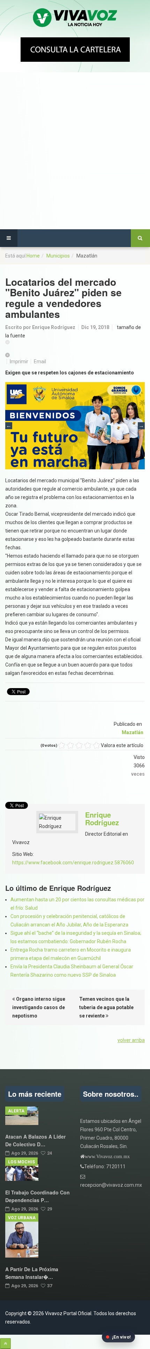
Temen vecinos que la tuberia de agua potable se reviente (106, 1007)
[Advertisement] (75, 151)
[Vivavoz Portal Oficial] (75, 18)
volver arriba (131, 1040)
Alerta (16, 1111)
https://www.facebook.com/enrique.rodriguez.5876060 (73, 862)
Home (33, 256)
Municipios (58, 256)
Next (141, 425)
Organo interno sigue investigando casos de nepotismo (38, 1007)
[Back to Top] (5, 1343)
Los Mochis (21, 1162)
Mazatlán (132, 732)
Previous (8, 425)
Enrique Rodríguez (53, 327)
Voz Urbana (22, 1217)
